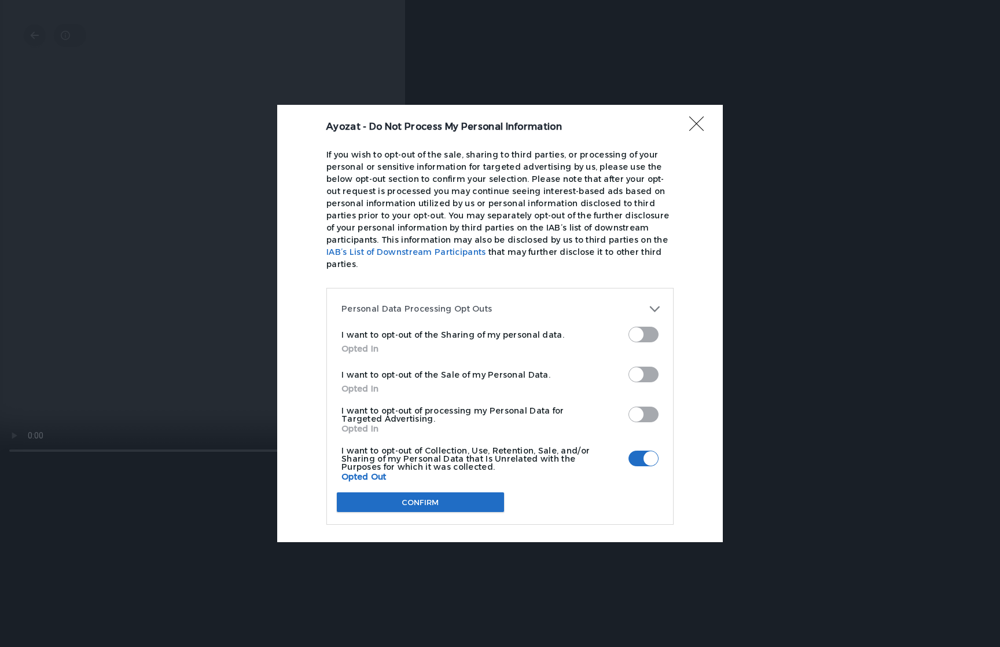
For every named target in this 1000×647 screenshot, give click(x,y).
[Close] (700, 127)
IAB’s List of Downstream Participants (406, 252)
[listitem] (500, 309)
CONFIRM (420, 502)
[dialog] (500, 323)
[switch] (643, 334)
